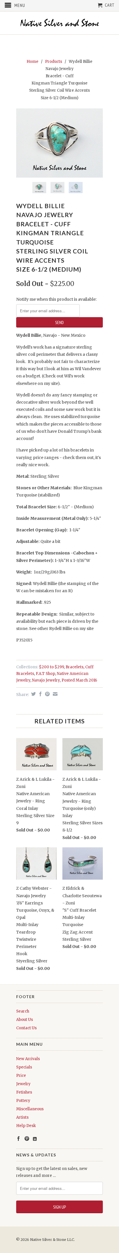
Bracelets (74, 667)
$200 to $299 (51, 667)
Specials (24, 1067)
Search (22, 1011)
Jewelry (23, 1083)
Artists (22, 1117)
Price (21, 1075)
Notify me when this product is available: (56, 299)
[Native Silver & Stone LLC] (59, 23)
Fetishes (24, 1092)
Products (53, 61)
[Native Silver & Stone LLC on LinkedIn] (35, 1139)
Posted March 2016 (79, 680)
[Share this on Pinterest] (47, 694)
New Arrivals (28, 1058)
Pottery (23, 1100)
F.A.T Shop (45, 673)
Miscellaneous (30, 1109)
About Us (24, 1019)
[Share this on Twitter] (33, 694)
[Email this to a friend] (54, 694)
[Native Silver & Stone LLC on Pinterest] (27, 1138)
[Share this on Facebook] (40, 694)
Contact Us (26, 1028)
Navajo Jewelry (46, 680)
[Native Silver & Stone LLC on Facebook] (18, 1138)
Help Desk (26, 1125)
